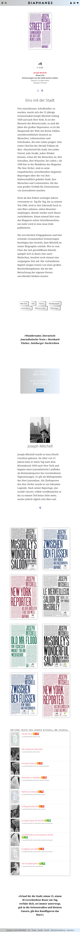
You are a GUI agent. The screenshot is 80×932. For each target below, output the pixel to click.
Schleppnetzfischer (30, 806)
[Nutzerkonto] (71, 3)
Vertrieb (40, 930)
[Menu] (2, 3)
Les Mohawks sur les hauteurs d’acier (37, 835)
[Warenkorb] (78, 3)
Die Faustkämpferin (30, 863)
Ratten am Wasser (30, 792)
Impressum (70, 930)
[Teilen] (42, 91)
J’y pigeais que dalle (30, 849)
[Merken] (38, 91)
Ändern (40, 390)
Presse (34, 930)
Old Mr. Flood (27, 734)
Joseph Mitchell (40, 73)
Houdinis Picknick (29, 763)
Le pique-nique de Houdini (33, 820)
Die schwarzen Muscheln (32, 749)
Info (29, 930)
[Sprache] (74, 3)
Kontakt (46, 930)
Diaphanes (40, 3)
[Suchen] (6, 3)
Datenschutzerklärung (58, 930)
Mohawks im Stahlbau (31, 777)
